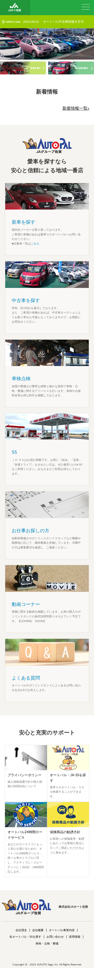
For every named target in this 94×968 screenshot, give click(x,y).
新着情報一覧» (75, 108)
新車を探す (23, 222)
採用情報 (74, 936)
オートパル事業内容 (62, 930)
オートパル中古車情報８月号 (63, 21)
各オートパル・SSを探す (25, 936)
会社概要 (38, 930)
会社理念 (21, 930)
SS (14, 452)
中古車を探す (26, 300)
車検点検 (21, 378)
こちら (35, 243)
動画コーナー (26, 604)
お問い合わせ (55, 936)
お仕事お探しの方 (30, 531)
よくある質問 (26, 678)
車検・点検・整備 (47, 943)
